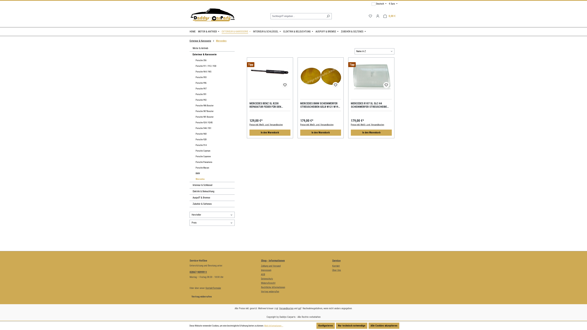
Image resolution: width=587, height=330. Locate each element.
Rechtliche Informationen (273, 287)
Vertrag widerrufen (202, 296)
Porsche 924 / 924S (204, 122)
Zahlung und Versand (271, 265)
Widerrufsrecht (268, 283)
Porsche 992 (201, 100)
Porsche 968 (201, 134)
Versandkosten (286, 308)
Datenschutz (267, 278)
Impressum (266, 270)
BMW (198, 173)
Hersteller (196, 214)
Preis (194, 222)
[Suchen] (328, 16)
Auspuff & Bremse (201, 197)
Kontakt (336, 265)
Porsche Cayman (203, 151)
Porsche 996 (201, 83)
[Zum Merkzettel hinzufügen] (285, 85)
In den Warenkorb (270, 132)
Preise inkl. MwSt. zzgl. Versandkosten (266, 124)
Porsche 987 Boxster (205, 111)
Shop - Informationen (273, 260)
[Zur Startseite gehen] (212, 15)
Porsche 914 (201, 145)
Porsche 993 (201, 77)
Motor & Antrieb (200, 48)
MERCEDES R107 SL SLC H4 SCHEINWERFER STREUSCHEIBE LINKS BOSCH (369, 105)
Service (336, 260)
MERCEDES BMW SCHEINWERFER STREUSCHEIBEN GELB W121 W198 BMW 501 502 (320, 105)
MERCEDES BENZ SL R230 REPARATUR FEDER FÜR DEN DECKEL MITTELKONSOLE (265, 105)
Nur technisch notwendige (351, 325)
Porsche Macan (202, 168)
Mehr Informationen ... (273, 325)
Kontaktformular (213, 288)
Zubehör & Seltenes (202, 203)
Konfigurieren (325, 325)
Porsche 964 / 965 (203, 71)
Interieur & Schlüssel (202, 185)
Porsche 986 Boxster (205, 105)
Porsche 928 (201, 139)
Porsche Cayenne (203, 156)
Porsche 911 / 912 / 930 (206, 66)
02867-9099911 (198, 272)
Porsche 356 (201, 60)
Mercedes (200, 179)
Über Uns (336, 270)
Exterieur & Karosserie (205, 54)
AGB (263, 274)
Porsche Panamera (204, 162)
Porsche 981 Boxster (205, 117)
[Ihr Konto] (377, 16)
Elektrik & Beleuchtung (203, 191)
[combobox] (298, 16)
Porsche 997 (201, 88)
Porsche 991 (201, 94)
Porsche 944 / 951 (203, 128)
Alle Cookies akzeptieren (384, 325)
